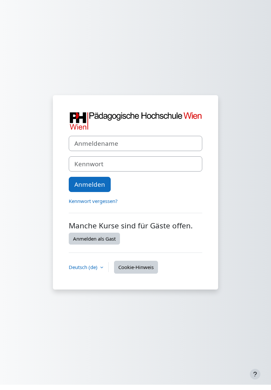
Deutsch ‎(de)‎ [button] (84, 267)
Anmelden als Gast (94, 238)
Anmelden (89, 184)
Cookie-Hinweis (136, 267)
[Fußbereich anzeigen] (255, 374)
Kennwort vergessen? (93, 201)
